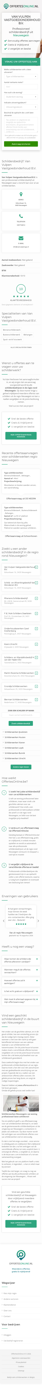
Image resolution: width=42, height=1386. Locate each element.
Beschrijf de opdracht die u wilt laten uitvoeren (18, 113)
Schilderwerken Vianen (15, 742)
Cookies (21, 1366)
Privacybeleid (21, 1362)
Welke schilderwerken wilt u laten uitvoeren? (17, 70)
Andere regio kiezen (21, 767)
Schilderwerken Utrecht (15, 758)
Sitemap (21, 1371)
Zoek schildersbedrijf (20, 723)
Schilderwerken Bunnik (15, 753)
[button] (4, 920)
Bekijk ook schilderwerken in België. (21, 1377)
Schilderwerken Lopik (14, 748)
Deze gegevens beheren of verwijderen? (17, 304)
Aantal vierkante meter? (13, 82)
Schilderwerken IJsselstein (16, 732)
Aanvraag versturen (21, 144)
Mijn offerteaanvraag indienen (21, 436)
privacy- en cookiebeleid (27, 138)
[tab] (21, 960)
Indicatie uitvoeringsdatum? (15, 102)
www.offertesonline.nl (27, 1085)
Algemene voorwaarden (21, 1358)
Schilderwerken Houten (15, 737)
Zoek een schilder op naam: (21, 710)
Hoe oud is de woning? (13, 92)
